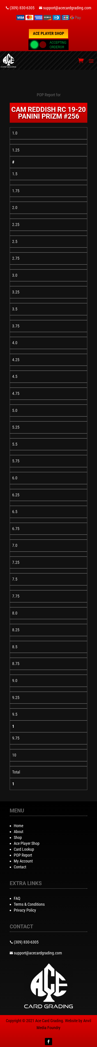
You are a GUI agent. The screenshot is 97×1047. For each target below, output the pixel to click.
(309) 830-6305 (22, 7)
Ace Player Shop (48, 33)
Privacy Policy (25, 910)
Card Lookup (24, 849)
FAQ (17, 898)
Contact (20, 866)
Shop (18, 837)
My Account (23, 861)
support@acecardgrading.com (67, 7)
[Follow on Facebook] (48, 1041)
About (18, 831)
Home (18, 825)
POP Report (23, 855)
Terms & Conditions (29, 904)
